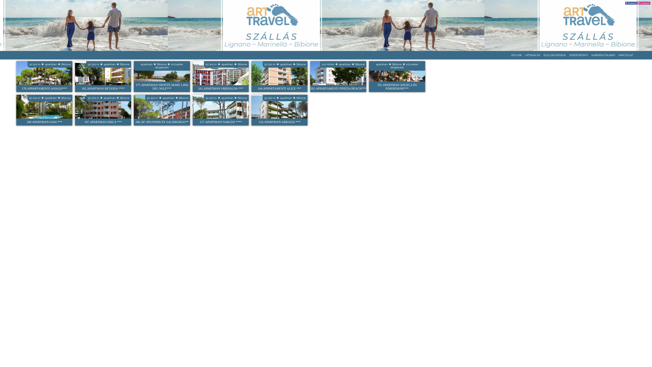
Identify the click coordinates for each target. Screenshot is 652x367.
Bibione (66, 64)
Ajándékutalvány (603, 55)
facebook (632, 3)
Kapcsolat (626, 55)
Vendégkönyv (578, 55)
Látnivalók (532, 55)
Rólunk (516, 55)
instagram (644, 3)
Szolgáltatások (555, 55)
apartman (51, 64)
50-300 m (34, 64)
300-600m (328, 64)
